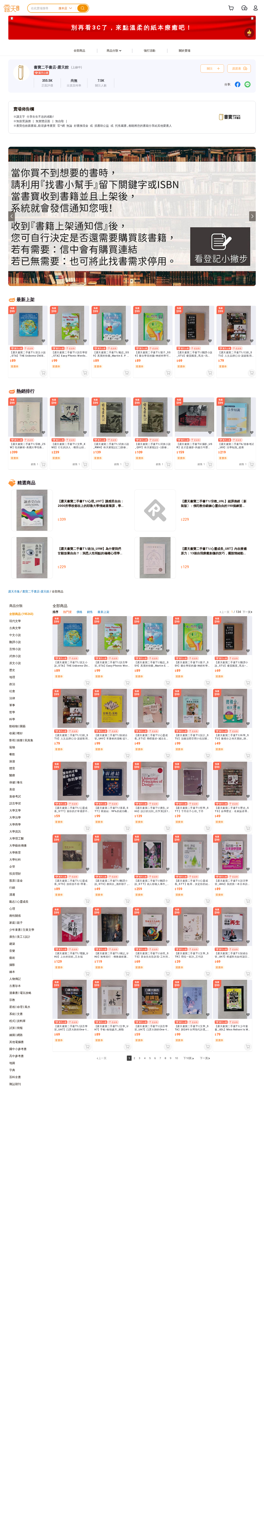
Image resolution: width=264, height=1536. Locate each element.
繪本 (12, 971)
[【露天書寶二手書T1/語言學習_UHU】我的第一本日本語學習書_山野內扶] (232, 853)
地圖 (12, 1063)
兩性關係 (15, 915)
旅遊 (12, 761)
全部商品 (79, 50)
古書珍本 (15, 985)
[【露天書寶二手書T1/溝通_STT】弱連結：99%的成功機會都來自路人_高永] (112, 781)
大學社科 (15, 859)
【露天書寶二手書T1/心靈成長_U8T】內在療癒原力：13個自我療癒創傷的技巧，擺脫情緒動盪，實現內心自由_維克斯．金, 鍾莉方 (214, 551)
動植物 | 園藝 (17, 726)
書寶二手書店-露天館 (51, 67)
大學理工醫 (16, 838)
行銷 (12, 887)
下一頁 (247, 612)
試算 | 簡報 (16, 1028)
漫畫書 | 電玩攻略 (20, 992)
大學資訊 (15, 831)
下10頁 (187, 1058)
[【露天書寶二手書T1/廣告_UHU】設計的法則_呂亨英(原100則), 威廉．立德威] (152, 781)
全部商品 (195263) (21, 614)
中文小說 (15, 635)
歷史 (12, 670)
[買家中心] (255, 8)
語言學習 (15, 803)
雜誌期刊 (15, 1084)
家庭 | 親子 (16, 922)
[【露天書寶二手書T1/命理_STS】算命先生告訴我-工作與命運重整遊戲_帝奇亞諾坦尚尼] (152, 926)
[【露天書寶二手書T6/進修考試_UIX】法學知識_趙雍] (236, 417)
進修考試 (15, 796)
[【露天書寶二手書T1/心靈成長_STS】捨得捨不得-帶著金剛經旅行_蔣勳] (72, 853)
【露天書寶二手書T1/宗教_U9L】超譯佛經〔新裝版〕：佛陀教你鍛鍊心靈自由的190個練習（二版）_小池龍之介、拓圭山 (213, 503)
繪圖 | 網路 (16, 1035)
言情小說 (15, 649)
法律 (12, 698)
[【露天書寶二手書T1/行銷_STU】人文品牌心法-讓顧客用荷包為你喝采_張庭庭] (236, 325)
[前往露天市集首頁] (11, 8)
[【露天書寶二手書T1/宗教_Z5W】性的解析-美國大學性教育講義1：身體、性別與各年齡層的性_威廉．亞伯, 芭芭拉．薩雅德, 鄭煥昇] (27, 417)
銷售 (90, 612)
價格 (80, 612)
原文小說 (15, 663)
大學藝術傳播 (18, 845)
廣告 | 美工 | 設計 (19, 936)
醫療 (12, 775)
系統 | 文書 (16, 1014)
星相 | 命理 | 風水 (19, 1007)
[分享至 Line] (247, 84)
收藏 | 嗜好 (16, 733)
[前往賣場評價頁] (47, 83)
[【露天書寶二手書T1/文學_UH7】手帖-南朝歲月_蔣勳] (112, 999)
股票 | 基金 (16, 880)
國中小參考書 (18, 1049)
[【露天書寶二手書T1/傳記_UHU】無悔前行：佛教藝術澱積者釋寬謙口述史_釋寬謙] (112, 926)
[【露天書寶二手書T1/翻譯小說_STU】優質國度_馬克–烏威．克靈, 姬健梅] (194, 325)
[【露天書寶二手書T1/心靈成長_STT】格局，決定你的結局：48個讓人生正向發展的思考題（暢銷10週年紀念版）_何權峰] (192, 853)
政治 (12, 684)
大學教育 (15, 852)
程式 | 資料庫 (17, 1021)
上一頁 (225, 612)
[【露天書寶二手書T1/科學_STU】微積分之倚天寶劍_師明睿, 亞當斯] (232, 708)
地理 (12, 677)
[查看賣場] (21, 76)
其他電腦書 (16, 1042)
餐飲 (12, 754)
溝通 (12, 894)
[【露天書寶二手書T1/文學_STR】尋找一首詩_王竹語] (192, 926)
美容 (12, 789)
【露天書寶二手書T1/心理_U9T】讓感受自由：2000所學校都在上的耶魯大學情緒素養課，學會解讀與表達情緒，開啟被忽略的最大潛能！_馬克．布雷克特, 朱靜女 (91, 503)
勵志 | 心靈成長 (18, 901)
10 (176, 1058)
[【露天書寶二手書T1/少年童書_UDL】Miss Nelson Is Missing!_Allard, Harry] (232, 999)
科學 (12, 719)
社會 (12, 691)
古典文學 (15, 628)
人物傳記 (15, 978)
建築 (12, 943)
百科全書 (15, 1077)
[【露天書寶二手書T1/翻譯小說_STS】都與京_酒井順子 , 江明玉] (112, 853)
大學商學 (15, 824)
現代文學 (15, 621)
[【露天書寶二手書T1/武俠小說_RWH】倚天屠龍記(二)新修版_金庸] (111, 417)
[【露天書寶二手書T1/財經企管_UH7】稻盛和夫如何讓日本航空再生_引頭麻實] (232, 926)
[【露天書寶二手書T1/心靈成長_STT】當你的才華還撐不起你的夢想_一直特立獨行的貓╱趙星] (72, 781)
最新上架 (103, 612)
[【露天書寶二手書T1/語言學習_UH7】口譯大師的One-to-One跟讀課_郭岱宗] (152, 999)
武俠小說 (15, 656)
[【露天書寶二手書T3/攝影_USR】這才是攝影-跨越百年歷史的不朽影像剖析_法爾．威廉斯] (194, 417)
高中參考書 (16, 1056)
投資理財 (15, 873)
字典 (12, 1070)
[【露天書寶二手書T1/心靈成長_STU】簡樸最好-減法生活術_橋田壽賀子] (152, 708)
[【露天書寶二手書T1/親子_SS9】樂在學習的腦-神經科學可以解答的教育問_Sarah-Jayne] (152, 325)
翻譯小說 (15, 642)
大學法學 (15, 817)
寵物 (12, 747)
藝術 (12, 957)
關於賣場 (184, 50)
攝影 (12, 964)
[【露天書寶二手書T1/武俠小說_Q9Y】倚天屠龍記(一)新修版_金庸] (152, 417)
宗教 (12, 1000)
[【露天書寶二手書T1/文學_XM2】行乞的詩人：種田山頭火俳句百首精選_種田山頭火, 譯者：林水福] (69, 417)
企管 (12, 866)
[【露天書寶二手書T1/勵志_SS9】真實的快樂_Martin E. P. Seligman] (111, 325)
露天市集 (14, 591)
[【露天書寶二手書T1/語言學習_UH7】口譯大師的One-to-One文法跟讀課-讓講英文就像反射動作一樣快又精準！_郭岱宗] (72, 999)
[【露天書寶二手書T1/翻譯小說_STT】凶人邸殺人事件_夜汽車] (152, 853)
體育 (12, 768)
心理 (12, 908)
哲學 (12, 712)
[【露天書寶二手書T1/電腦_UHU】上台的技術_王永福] (72, 926)
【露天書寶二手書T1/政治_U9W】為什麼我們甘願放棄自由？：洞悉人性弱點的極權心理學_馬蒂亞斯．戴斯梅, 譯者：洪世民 (89, 551)
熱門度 (67, 612)
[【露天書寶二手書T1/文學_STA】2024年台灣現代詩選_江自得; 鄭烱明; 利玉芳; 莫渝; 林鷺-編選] (192, 999)
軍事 (12, 705)
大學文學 (15, 810)
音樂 (12, 950)
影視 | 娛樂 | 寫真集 (21, 740)
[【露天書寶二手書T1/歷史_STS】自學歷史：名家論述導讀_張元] (232, 781)
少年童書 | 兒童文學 (21, 929)
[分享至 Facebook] (237, 84)
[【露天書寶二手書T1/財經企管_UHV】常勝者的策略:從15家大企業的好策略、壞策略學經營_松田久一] (112, 708)
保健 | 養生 (16, 782)
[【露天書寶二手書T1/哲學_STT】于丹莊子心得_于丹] (192, 781)
